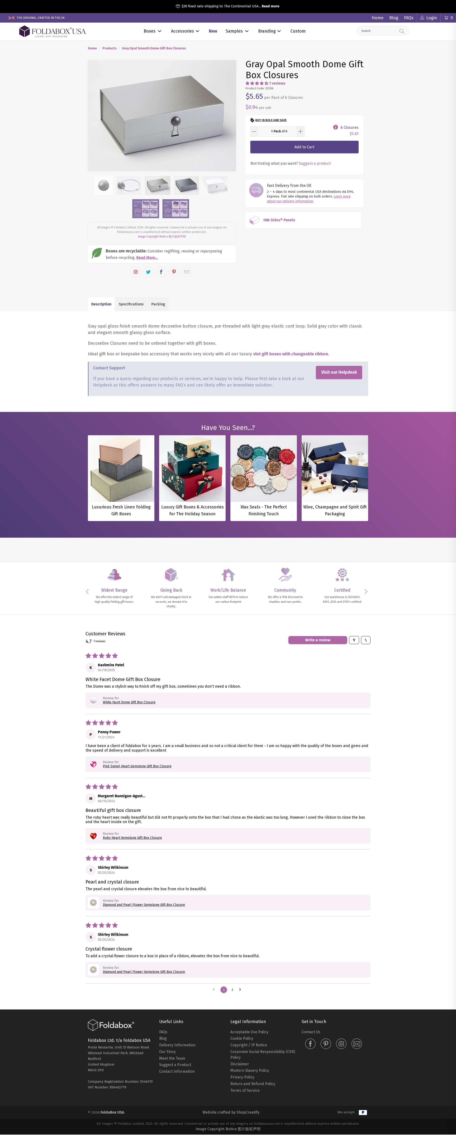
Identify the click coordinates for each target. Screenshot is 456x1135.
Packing (158, 304)
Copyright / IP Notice (248, 1045)
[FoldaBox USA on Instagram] (341, 1044)
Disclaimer (239, 1064)
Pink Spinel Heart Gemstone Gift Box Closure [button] (137, 766)
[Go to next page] (241, 989)
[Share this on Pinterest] (174, 272)
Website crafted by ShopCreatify (231, 1112)
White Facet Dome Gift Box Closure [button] (129, 702)
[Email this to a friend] (187, 272)
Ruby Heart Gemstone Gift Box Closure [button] (132, 838)
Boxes (150, 31)
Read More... (147, 257)
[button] (257, 83)
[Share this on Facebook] (161, 272)
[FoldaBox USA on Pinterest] (326, 1044)
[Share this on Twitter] (148, 272)
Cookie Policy (241, 1038)
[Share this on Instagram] (135, 272)
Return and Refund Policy (252, 1084)
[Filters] (354, 640)
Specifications (131, 304)
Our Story (167, 1051)
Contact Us (311, 1032)
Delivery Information (177, 1045)
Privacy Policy (242, 1077)
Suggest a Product (175, 1065)
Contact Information (177, 1071)
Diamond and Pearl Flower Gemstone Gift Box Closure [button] (144, 905)
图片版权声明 (177, 236)
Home (378, 17)
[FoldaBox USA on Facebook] (310, 1044)
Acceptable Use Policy (249, 1032)
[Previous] (96, 115)
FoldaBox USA (112, 1112)
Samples (234, 31)
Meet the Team (172, 1058)
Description (101, 304)
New (213, 31)
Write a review (317, 640)
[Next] (228, 115)
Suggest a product (315, 163)
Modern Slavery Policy (249, 1070)
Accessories (182, 31)
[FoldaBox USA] (52, 31)
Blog (393, 17)
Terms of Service (245, 1090)
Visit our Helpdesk (339, 372)
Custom (298, 31)
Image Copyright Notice (153, 236)
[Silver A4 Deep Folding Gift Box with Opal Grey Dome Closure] (162, 115)
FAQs (408, 17)
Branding (267, 31)
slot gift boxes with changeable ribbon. (291, 354)
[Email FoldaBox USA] (357, 1044)
